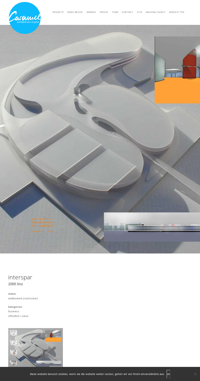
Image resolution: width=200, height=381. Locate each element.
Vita (139, 12)
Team (115, 12)
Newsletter (176, 12)
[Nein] (195, 374)
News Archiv (75, 12)
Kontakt (127, 12)
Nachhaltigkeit (156, 12)
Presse (104, 12)
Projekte (58, 12)
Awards (91, 12)
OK (168, 374)
